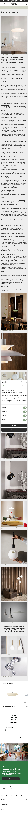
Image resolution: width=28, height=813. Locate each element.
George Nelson (7, 141)
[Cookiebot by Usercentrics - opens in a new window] (18, 382)
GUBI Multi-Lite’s (11, 175)
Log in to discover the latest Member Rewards (14, 0)
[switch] (25, 411)
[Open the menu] (2, 4)
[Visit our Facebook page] (6, 795)
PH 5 (21, 126)
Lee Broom (14, 191)
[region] (14, 732)
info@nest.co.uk (12, 283)
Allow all (14, 425)
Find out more (11, 778)
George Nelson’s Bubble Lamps (14, 147)
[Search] (5, 4)
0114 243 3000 (9, 788)
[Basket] (26, 4)
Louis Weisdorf (8, 180)
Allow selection (14, 429)
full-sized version (11, 134)
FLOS (9, 243)
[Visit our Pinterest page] (11, 795)
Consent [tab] (5, 385)
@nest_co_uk (14, 276)
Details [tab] (14, 385)
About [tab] (23, 385)
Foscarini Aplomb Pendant (18, 225)
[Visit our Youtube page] (16, 795)
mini (18, 134)
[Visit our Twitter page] (21, 795)
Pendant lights (4, 78)
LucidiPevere (4, 231)
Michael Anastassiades (20, 242)
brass (15, 221)
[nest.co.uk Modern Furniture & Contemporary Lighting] (14, 4)
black (12, 221)
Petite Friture (20, 159)
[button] (2, 732)
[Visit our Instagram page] (1, 795)
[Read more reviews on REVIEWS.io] (14, 722)
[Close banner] (26, 382)
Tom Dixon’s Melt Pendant (19, 256)
